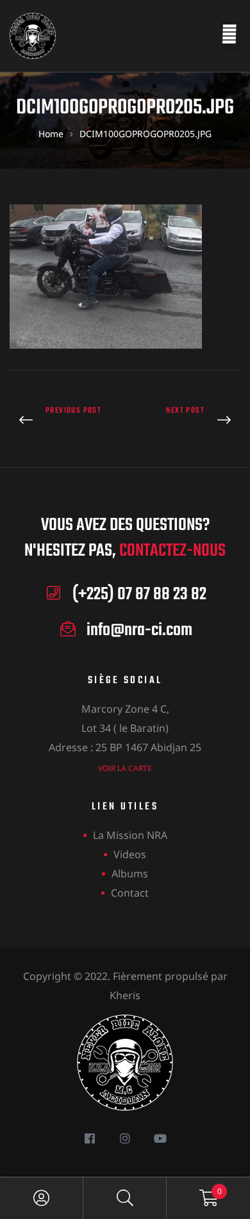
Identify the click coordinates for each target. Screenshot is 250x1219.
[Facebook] (90, 1138)
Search (125, 1198)
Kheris (125, 995)
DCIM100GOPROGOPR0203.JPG (64, 421)
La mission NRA (130, 835)
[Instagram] (125, 1138)
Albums (130, 874)
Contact (130, 893)
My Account (41, 1198)
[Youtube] (160, 1138)
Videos (129, 854)
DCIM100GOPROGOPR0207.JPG (185, 421)
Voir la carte (125, 768)
